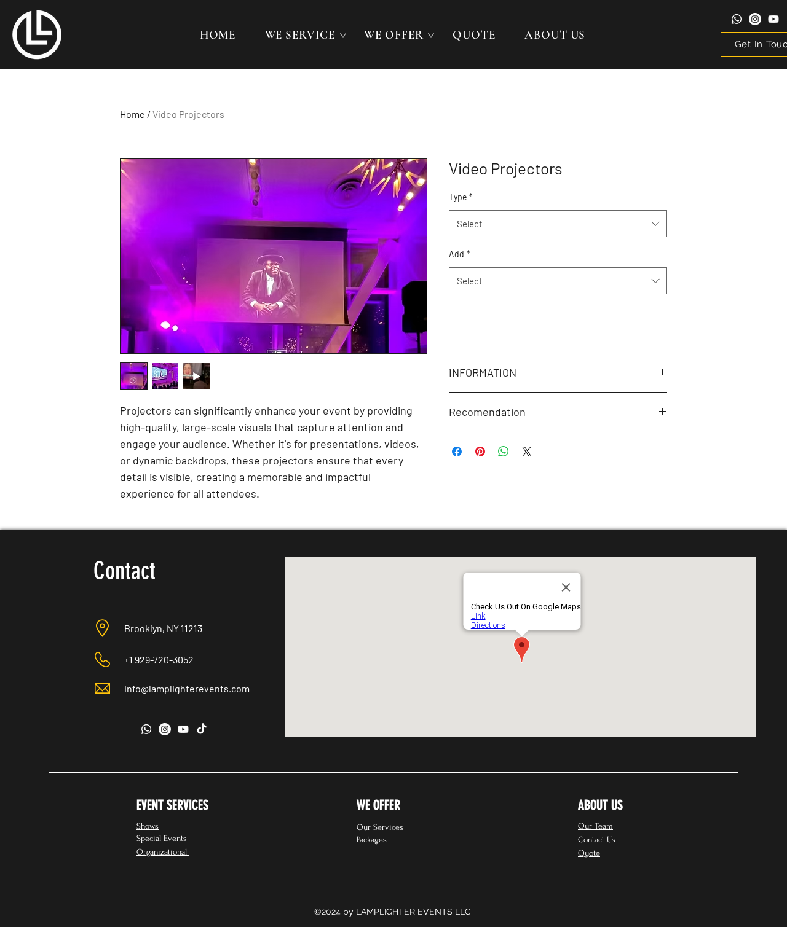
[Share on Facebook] (456, 451)
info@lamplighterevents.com (187, 688)
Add (459, 254)
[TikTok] (202, 729)
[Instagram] (755, 19)
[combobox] (558, 223)
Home (132, 114)
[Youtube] (773, 19)
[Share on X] (527, 451)
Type (461, 197)
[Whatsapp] (736, 19)
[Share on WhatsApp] (503, 451)
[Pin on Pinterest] (480, 451)
